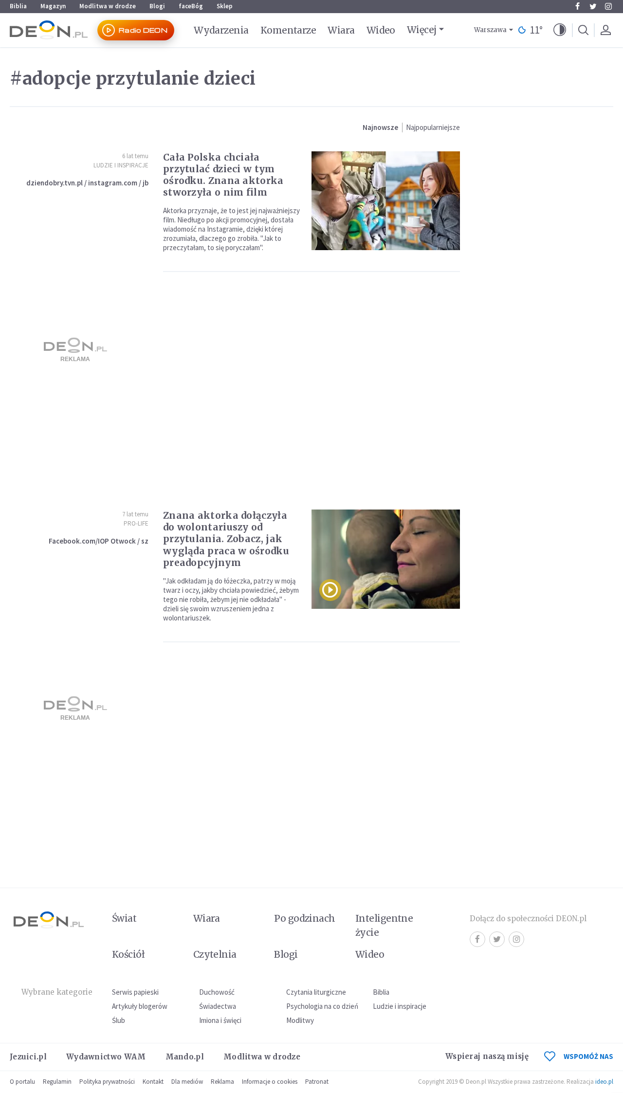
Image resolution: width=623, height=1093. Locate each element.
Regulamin (57, 1081)
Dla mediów (187, 1081)
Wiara (341, 30)
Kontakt (153, 1081)
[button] (559, 30)
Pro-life (136, 523)
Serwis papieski (135, 992)
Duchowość (217, 992)
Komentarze (288, 30)
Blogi (157, 6)
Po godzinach (304, 918)
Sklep (225, 6)
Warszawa (490, 30)
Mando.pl (184, 1056)
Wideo (380, 30)
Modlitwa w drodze (107, 6)
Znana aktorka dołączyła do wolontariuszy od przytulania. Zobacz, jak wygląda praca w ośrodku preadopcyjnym (226, 539)
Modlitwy (300, 1020)
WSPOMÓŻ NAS (588, 1056)
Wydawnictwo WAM (106, 1056)
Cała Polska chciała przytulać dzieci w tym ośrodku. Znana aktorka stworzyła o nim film (223, 174)
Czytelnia (215, 954)
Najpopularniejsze (433, 127)
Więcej (422, 30)
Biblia (18, 6)
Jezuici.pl (28, 1056)
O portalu (22, 1081)
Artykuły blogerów (139, 1006)
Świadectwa (217, 1006)
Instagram (608, 6)
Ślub (118, 1020)
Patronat (317, 1081)
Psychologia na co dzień (322, 1006)
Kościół (128, 954)
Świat (124, 918)
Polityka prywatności (107, 1081)
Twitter (593, 6)
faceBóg (191, 6)
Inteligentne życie (384, 925)
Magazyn (53, 6)
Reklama (222, 1081)
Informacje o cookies (269, 1081)
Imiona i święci (220, 1020)
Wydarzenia (221, 30)
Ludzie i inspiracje (120, 165)
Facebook (577, 6)
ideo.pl (604, 1081)
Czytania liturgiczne (316, 992)
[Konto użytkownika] (605, 30)
